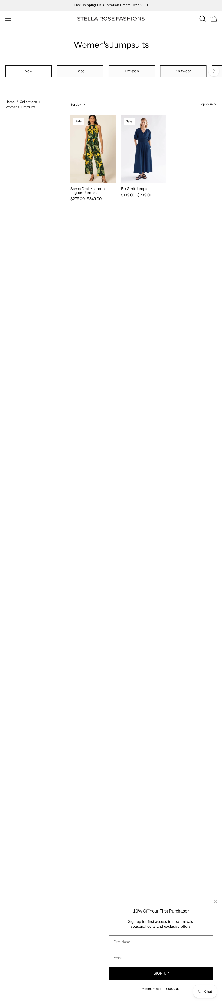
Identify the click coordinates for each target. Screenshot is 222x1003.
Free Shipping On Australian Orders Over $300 (111, 5)
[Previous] (6, 5)
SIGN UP (161, 973)
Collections (28, 102)
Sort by (75, 104)
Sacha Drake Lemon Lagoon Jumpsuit (87, 190)
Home (10, 102)
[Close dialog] (215, 901)
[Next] (215, 5)
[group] (111, 5)
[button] (202, 18)
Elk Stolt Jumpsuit (136, 189)
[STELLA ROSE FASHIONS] (111, 19)
